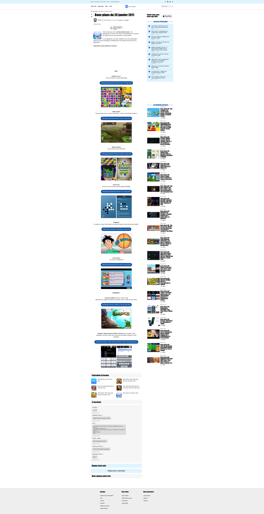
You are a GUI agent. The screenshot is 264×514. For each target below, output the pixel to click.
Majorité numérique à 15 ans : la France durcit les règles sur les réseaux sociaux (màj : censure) (159, 49)
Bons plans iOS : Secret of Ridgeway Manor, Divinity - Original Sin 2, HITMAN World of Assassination (166, 334)
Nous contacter (125, 495)
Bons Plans (95, 11)
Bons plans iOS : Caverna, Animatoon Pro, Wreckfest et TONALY (166, 321)
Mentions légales (104, 508)
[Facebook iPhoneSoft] (167, 2)
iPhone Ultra (97, 1)
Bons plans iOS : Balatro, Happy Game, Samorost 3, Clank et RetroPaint (166, 177)
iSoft (101, 498)
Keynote (92, 1)
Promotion (97, 24)
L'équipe (102, 500)
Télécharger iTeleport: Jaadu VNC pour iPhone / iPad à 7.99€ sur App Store (116, 342)
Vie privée (102, 503)
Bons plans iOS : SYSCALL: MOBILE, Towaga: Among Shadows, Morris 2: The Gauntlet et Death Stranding (166, 140)
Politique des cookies (104, 505)
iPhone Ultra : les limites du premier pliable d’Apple (160, 66)
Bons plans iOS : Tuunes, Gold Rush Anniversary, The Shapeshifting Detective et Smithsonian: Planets (165, 295)
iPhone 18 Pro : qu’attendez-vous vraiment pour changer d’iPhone (159, 32)
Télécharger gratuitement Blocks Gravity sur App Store (116, 154)
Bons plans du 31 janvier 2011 (130, 393)
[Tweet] (91, 14)
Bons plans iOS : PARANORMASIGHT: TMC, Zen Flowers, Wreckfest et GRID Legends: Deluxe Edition (165, 126)
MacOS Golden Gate (115, 1)
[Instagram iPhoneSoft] (170, 2)
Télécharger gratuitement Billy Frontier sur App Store (116, 118)
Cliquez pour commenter (116, 471)
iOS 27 (108, 1)
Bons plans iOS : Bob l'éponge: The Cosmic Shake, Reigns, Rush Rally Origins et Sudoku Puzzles (166, 112)
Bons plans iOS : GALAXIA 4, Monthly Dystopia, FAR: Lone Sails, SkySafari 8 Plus (166, 201)
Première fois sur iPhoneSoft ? (107, 495)
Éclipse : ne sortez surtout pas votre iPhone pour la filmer (160, 42)
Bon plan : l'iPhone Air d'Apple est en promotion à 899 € (160, 37)
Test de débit (124, 500)
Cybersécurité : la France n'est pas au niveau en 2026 (160, 54)
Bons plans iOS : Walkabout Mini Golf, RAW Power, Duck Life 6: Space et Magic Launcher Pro (166, 360)
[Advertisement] (116, 58)
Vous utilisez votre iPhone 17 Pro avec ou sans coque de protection (159, 26)
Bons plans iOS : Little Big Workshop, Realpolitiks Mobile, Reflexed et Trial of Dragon (166, 347)
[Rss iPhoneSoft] (172, 2)
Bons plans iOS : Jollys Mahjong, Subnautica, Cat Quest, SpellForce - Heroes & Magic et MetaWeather (165, 241)
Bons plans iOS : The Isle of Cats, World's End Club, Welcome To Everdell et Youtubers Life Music (166, 228)
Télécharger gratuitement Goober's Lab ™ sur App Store (116, 83)
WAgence (146, 498)
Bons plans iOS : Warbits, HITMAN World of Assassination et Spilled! (165, 281)
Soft (132, 6)
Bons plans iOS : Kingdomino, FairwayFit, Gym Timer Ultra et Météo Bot (166, 309)
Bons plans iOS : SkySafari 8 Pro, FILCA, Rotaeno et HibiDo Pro (165, 166)
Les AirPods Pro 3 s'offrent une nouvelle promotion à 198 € (159, 72)
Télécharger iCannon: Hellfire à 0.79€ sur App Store (116, 304)
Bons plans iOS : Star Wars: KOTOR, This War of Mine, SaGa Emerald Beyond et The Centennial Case (166, 189)
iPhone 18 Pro (103, 1)
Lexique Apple (125, 503)
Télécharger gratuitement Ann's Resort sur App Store (116, 264)
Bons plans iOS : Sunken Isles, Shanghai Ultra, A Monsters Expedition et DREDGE (166, 154)
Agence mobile (147, 495)
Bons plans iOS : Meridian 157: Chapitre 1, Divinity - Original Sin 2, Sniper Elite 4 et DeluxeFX (166, 214)
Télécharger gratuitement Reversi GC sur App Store (116, 191)
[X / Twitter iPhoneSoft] (165, 2)
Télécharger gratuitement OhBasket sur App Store (116, 229)
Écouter (127, 20)
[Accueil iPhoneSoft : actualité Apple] (91, 11)
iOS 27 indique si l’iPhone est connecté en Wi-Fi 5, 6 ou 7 (158, 77)
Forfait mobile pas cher (127, 498)
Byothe (99, 20)
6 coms (120, 20)
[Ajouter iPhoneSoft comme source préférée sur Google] (116, 28)
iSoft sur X (146, 500)
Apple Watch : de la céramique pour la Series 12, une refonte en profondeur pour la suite (160, 61)
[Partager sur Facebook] (91, 16)
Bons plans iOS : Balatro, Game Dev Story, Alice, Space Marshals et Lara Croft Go (165, 269)
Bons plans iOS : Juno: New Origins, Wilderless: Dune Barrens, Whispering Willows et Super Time (166, 255)
